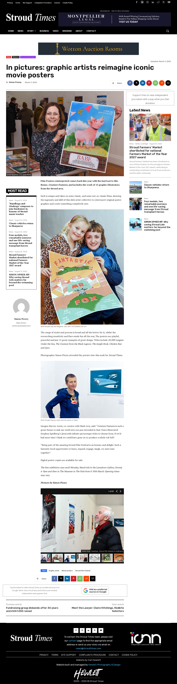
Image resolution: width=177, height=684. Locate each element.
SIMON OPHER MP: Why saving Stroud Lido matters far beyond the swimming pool (21, 280)
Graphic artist (54, 571)
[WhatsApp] (155, 83)
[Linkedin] (153, 3)
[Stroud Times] (31, 18)
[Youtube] (169, 3)
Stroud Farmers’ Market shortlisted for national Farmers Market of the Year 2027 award (21, 260)
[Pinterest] (149, 83)
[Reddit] (158, 3)
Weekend (16, 57)
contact (72, 640)
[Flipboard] (142, 3)
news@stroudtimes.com (88, 648)
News (8, 57)
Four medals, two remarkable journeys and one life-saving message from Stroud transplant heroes (20, 240)
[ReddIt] (162, 83)
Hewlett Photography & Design (104, 664)
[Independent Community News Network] (145, 638)
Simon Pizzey (15, 82)
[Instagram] (147, 3)
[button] (167, 31)
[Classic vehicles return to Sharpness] (135, 187)
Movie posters (67, 571)
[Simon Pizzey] (21, 307)
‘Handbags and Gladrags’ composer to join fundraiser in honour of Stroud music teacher (21, 209)
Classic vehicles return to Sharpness (21, 224)
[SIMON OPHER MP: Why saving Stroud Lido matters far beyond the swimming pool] (135, 224)
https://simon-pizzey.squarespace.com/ (21, 324)
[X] (164, 3)
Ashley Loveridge (141, 144)
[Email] (168, 83)
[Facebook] (137, 3)
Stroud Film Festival (82, 571)
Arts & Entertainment (28, 57)
